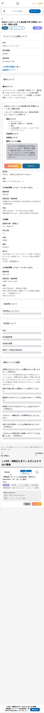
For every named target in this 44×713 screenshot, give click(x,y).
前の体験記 (5, 455)
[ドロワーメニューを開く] (2, 3)
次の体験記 (39, 453)
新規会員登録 (13, 166)
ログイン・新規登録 (37, 3)
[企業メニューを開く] (7, 472)
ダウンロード (36, 11)
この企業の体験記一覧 (10, 66)
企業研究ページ (8, 70)
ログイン (31, 166)
